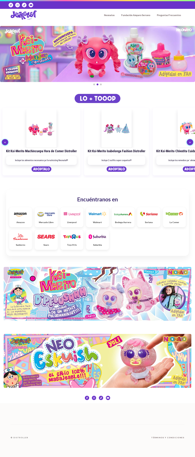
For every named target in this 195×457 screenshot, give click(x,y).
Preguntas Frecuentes (169, 15)
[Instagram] (17, 5)
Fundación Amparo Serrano (135, 15)
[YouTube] (31, 5)
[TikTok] (24, 5)
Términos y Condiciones (167, 437)
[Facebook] (11, 5)
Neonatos (109, 15)
